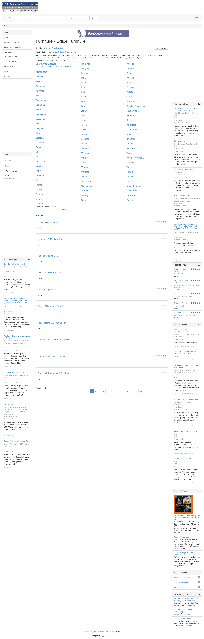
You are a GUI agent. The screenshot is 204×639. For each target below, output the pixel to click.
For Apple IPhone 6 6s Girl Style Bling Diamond (186, 366)
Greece (39, 203)
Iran (83, 87)
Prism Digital (8, 404)
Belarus (39, 123)
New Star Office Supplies (49, 272)
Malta (83, 162)
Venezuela (131, 195)
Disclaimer (7, 71)
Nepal (84, 176)
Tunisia (129, 171)
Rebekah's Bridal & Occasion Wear (17, 441)
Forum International (181, 329)
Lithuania (85, 148)
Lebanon (85, 138)
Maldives (85, 157)
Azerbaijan (41, 99)
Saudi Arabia (132, 110)
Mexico (84, 166)
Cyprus (39, 170)
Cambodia (40, 142)
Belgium (39, 128)
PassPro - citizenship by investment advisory (17, 337)
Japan (84, 110)
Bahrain (39, 109)
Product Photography (181, 537)
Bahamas (40, 104)
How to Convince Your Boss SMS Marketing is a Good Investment (186, 599)
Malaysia (85, 152)
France (39, 184)
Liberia (84, 143)
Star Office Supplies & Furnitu (52, 356)
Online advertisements (182, 582)
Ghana (39, 198)
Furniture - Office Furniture (53, 48)
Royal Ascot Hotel (180, 141)
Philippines (131, 77)
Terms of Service (10, 61)
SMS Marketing (179, 587)
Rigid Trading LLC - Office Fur (52, 322)
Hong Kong (86, 63)
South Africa (132, 129)
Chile (38, 151)
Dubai (44, 67)
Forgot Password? (9, 179)
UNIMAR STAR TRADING (183, 459)
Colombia (40, 161)
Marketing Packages (11, 42)
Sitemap (7, 76)
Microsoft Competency (182, 577)
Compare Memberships (12, 47)
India (83, 77)
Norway (84, 195)
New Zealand (87, 185)
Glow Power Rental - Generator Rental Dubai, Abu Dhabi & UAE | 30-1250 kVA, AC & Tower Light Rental (16, 301)
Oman (84, 199)
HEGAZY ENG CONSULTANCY (185, 431)
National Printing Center (49, 255)
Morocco (85, 171)
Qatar (129, 96)
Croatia (39, 165)
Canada (39, 147)
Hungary (85, 68)
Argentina (40, 85)
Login (196, 17)
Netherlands (87, 181)
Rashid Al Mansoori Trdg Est (51, 305)
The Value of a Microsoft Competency (183, 611)
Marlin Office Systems (48, 222)
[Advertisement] (17, 116)
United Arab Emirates (46, 63)
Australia (40, 90)
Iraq (83, 91)
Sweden (130, 143)
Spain (129, 134)
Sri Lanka (130, 138)
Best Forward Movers (182, 195)
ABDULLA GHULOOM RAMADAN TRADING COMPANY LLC (186, 352)
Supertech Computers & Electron (53, 372)
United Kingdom (134, 185)
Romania (130, 101)
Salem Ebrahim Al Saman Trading (54, 339)
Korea (84, 124)
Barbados (40, 118)
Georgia (39, 189)
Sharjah (49, 67)
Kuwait (84, 129)
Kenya (84, 119)
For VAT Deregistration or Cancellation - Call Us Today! (184, 553)
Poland (129, 82)
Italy (83, 105)
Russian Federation (135, 105)
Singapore (131, 124)
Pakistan (130, 63)
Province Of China (135, 157)
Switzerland (131, 148)
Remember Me (11, 171)
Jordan (84, 115)
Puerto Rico (132, 91)
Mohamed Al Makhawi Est (50, 238)
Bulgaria (40, 137)
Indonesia (85, 82)
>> (141, 391)
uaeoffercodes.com (181, 312)
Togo (128, 166)
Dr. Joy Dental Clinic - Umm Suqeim (187, 399)
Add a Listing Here (162, 48)
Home (8, 26)
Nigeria (84, 190)
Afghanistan (41, 71)
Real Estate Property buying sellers (64, 52)
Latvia (84, 134)
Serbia (129, 119)
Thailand (130, 162)
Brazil (38, 132)
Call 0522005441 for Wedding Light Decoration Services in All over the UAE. (187, 517)
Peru (128, 72)
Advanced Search (10, 57)
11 (132, 391)
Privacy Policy (9, 66)
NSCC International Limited (184, 169)
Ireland (84, 96)
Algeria (39, 81)
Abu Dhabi (56, 67)
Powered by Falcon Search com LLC (98, 631)
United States (132, 190)
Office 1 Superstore (47, 289)
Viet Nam (130, 199)
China (38, 156)
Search (94, 18)
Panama (130, 68)
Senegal (130, 115)
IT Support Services (181, 303)
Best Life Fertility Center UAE (14, 264)
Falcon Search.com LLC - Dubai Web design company (186, 109)
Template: (96, 635)
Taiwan (129, 152)
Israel (83, 101)
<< (84, 391)
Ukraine (130, 181)
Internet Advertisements (182, 618)
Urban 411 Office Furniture (180, 270)
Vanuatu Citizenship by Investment (16, 372)
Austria (39, 95)
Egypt (38, 179)
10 (127, 391)
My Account (8, 52)
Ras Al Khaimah (66, 67)
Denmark (40, 175)
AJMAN (38, 67)
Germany (40, 194)
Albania (39, 76)
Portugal (130, 87)
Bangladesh (41, 114)
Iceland (84, 72)
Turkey (129, 176)
